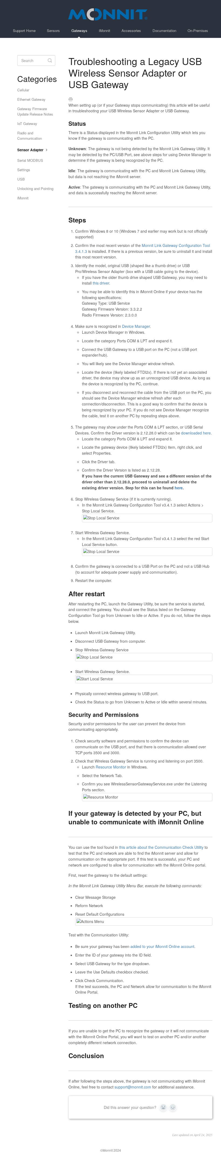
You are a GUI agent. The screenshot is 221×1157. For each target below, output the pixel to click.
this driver (101, 283)
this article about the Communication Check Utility (161, 847)
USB (21, 179)
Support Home (24, 30)
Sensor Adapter (30, 149)
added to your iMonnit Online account (162, 946)
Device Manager (136, 326)
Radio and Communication (29, 135)
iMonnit (104, 30)
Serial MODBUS (30, 160)
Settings (23, 169)
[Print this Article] (70, 99)
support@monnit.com (133, 1087)
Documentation (164, 30)
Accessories (131, 30)
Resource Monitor (111, 767)
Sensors (53, 30)
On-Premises (198, 30)
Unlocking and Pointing (35, 188)
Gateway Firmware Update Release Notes (35, 111)
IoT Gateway (27, 123)
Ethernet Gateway (31, 99)
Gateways (79, 30)
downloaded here (196, 433)
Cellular (23, 89)
